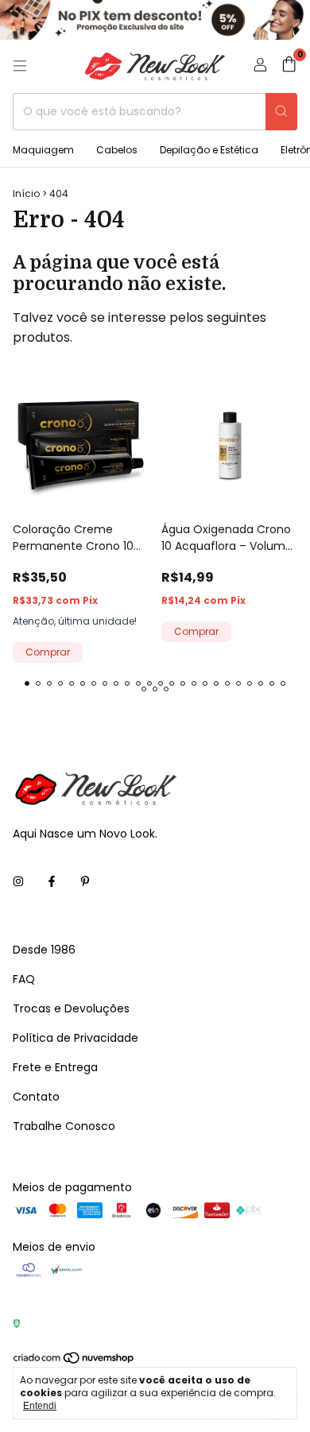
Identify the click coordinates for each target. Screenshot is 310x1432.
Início (26, 193)
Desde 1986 (44, 950)
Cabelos (117, 150)
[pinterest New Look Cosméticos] (85, 882)
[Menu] (20, 66)
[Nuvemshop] (74, 1361)
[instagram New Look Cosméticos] (18, 882)
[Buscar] (281, 111)
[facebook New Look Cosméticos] (51, 882)
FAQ (24, 979)
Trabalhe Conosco (64, 1126)
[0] (289, 66)
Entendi (39, 1405)
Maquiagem (43, 150)
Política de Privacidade (75, 1038)
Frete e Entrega (55, 1067)
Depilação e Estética (209, 150)
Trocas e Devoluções (71, 1008)
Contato (36, 1097)
